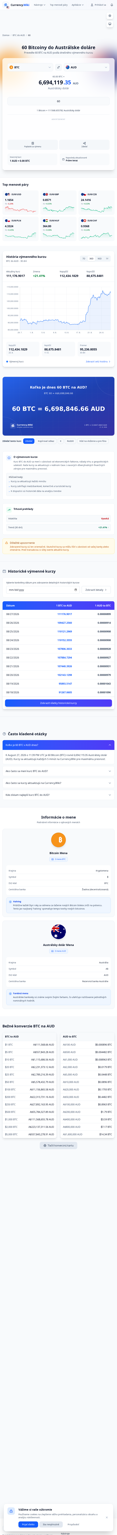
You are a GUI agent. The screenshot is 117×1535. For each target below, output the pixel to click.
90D (100, 258)
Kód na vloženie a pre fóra (93, 441)
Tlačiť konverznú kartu (61, 1145)
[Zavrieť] (107, 1517)
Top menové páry (58, 4)
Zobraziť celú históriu (97, 361)
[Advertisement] (58, 20)
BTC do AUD (19, 35)
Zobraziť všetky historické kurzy (58, 703)
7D (83, 258)
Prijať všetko (28, 1524)
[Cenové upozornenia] (112, 5)
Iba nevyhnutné (51, 1524)
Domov (5, 35)
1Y (107, 258)
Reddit (70, 441)
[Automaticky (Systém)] (109, 23)
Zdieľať (28, 441)
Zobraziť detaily (94, 590)
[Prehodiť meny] (58, 67)
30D (91, 258)
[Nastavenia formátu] (109, 15)
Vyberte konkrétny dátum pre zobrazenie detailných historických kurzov (42, 582)
